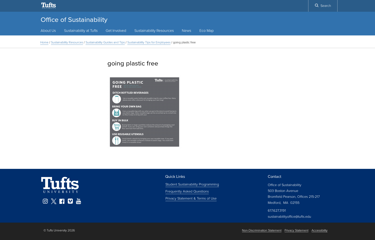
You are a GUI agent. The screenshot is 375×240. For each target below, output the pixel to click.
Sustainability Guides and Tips (105, 42)
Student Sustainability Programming (192, 184)
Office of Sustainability (74, 19)
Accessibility (320, 230)
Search (326, 5)
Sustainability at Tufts (81, 30)
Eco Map (206, 30)
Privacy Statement (296, 230)
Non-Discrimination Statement (261, 230)
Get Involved (116, 30)
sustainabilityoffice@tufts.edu (289, 216)
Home (44, 42)
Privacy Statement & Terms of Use (191, 198)
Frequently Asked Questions (187, 191)
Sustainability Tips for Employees (149, 42)
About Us (48, 30)
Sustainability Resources (154, 30)
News (186, 30)
